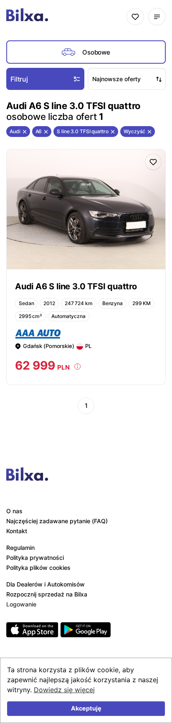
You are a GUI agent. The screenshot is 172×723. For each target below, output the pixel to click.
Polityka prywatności (35, 557)
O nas (14, 510)
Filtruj (19, 79)
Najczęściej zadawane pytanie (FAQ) (57, 520)
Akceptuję (86, 708)
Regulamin (20, 547)
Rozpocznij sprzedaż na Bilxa (46, 594)
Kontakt (16, 530)
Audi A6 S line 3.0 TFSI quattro (76, 286)
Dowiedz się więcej (64, 690)
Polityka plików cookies (38, 567)
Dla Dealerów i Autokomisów (45, 584)
